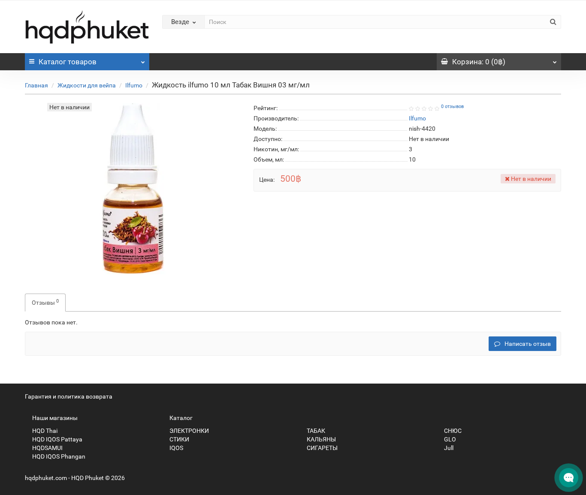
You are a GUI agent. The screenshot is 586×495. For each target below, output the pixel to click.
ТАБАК (315, 430)
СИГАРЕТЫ (321, 447)
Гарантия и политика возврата (68, 396)
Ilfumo (133, 85)
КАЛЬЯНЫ (320, 439)
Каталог (68, 61)
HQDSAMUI (47, 447)
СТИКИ (178, 439)
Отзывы (45, 302)
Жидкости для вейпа (86, 85)
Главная (36, 85)
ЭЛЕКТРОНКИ (188, 430)
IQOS (175, 447)
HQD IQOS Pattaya (56, 439)
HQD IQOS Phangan (58, 456)
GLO (449, 439)
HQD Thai (44, 430)
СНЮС (452, 430)
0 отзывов (452, 106)
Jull (448, 447)
